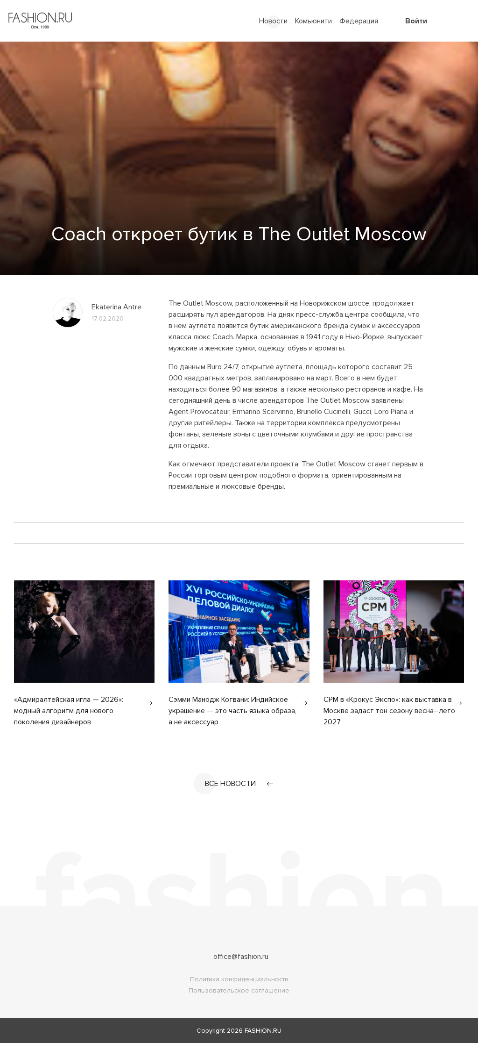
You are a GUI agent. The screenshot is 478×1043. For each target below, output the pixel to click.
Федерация (358, 21)
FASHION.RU (263, 1031)
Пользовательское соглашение (239, 990)
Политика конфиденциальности (239, 979)
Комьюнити (313, 21)
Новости (273, 21)
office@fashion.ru (240, 956)
